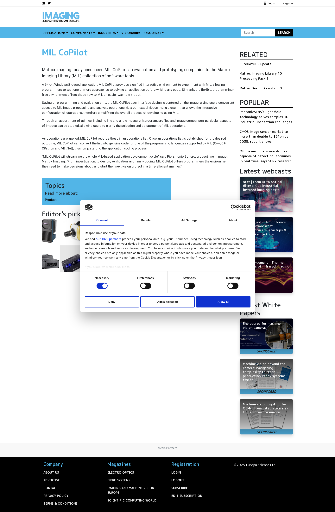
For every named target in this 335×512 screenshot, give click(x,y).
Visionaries (131, 33)
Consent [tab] (102, 220)
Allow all (223, 301)
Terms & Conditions (60, 503)
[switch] (145, 286)
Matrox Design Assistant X (261, 88)
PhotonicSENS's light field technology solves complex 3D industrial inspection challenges (266, 117)
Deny (111, 301)
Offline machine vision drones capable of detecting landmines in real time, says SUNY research (266, 156)
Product (51, 200)
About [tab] (233, 220)
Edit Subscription (186, 496)
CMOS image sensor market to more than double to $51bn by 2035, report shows (264, 136)
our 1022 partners (108, 239)
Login (176, 472)
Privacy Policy (55, 496)
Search (284, 33)
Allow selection (167, 301)
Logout (177, 480)
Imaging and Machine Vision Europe (130, 490)
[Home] (61, 13)
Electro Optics (120, 472)
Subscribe (179, 488)
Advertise (51, 480)
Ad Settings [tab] (189, 220)
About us (51, 472)
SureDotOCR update (255, 64)
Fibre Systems (118, 480)
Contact (50, 488)
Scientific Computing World (131, 500)
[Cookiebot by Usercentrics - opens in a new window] (233, 207)
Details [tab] (145, 220)
